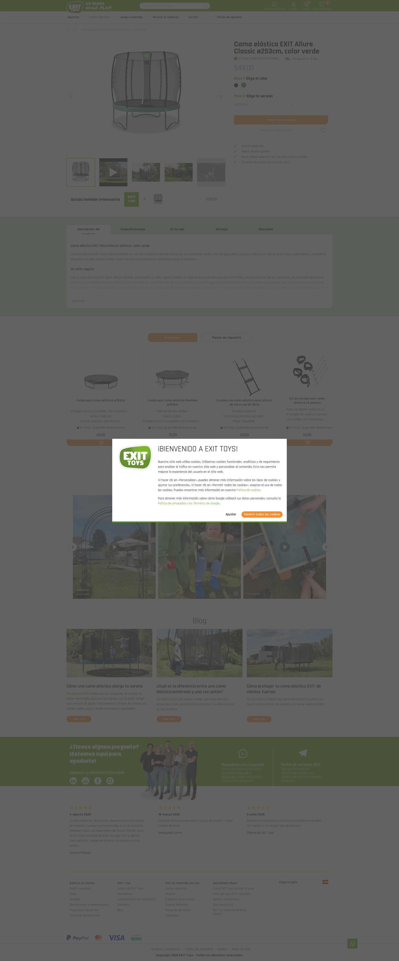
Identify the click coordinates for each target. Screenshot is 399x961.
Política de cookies (248, 490)
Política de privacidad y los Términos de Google (188, 503)
